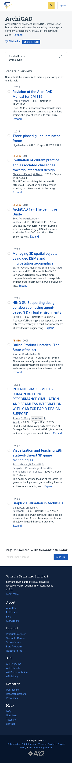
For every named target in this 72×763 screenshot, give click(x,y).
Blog (10, 617)
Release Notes (14, 650)
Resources (12, 698)
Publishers (12, 612)
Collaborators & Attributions (22, 744)
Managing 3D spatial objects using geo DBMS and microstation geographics (35, 258)
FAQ (8, 711)
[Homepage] (6, 5)
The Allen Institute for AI (36, 753)
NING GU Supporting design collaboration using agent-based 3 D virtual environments (37, 307)
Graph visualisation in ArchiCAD (38, 503)
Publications (13, 690)
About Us (11, 608)
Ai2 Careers (12, 621)
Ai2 (44, 740)
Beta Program (14, 646)
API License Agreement (40, 747)
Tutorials (11, 719)
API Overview (13, 664)
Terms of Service (46, 744)
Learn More (12, 594)
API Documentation (17, 672)
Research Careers (16, 694)
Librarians (11, 715)
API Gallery (12, 676)
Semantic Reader (15, 638)
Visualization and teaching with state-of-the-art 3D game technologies (37, 455)
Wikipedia (12, 41)
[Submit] (51, 5)
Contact (10, 723)
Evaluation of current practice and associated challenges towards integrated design (36, 165)
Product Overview (16, 634)
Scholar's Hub (13, 642)
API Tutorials (13, 668)
